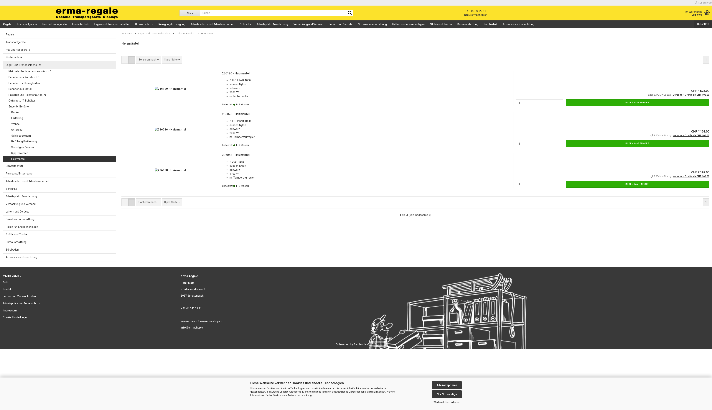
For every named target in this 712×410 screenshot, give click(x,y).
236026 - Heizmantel (236, 114)
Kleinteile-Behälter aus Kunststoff (30, 71)
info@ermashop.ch (475, 15)
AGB (5, 282)
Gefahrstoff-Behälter (22, 100)
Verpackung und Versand (308, 24)
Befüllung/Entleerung (24, 141)
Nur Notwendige (447, 394)
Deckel (15, 112)
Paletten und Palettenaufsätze (28, 95)
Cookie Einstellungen (15, 317)
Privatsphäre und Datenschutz (21, 303)
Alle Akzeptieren (447, 385)
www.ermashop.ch (211, 321)
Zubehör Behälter (19, 106)
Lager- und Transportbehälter (112, 24)
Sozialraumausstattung (372, 24)
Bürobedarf (490, 24)
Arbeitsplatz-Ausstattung (272, 24)
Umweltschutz (144, 24)
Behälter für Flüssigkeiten (24, 83)
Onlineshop (342, 344)
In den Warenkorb (637, 102)
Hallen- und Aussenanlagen (408, 24)
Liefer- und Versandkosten (19, 296)
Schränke (245, 24)
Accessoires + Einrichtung (518, 24)
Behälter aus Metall (20, 89)
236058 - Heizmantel (236, 155)
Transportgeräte (27, 24)
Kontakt (8, 289)
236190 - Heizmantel (236, 73)
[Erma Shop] (87, 13)
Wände (15, 124)
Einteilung (17, 118)
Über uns (703, 24)
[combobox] (148, 59)
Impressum (10, 310)
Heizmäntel (18, 159)
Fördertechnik (80, 24)
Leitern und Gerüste (340, 24)
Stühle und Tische (441, 24)
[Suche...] (349, 13)
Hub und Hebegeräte (54, 24)
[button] (124, 59)
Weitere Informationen (447, 402)
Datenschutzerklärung (300, 395)
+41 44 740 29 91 (475, 11)
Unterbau (16, 129)
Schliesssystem (21, 135)
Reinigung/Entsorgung (172, 24)
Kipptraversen (19, 153)
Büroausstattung (467, 24)
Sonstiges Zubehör (23, 147)
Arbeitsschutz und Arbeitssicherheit (212, 24)
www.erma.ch (189, 321)
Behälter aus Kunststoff (24, 77)
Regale (7, 24)
